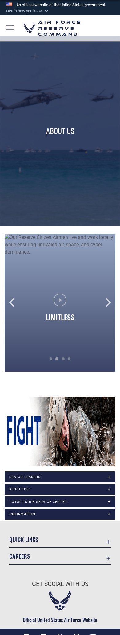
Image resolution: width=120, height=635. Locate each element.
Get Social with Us (60, 583)
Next (104, 303)
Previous (16, 303)
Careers (19, 555)
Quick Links (23, 539)
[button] (27, 11)
